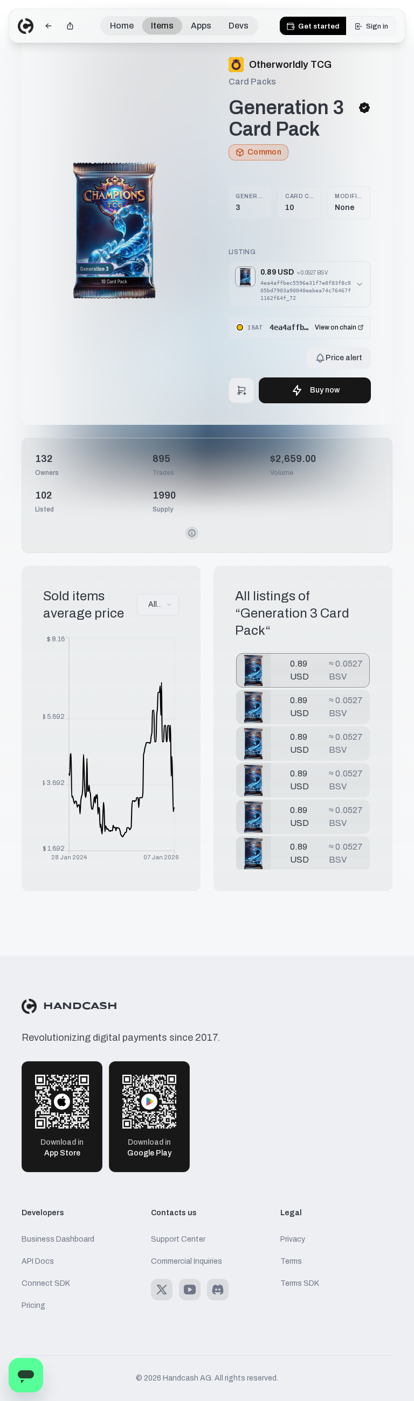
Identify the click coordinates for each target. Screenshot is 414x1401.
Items (162, 25)
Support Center (178, 1239)
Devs (239, 25)
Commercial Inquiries (186, 1261)
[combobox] (158, 604)
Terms (291, 1261)
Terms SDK (299, 1283)
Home (122, 25)
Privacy (292, 1239)
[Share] (70, 25)
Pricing (33, 1305)
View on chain (335, 327)
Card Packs (252, 81)
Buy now (325, 390)
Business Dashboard (58, 1239)
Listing (242, 252)
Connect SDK (46, 1283)
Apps (201, 25)
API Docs (38, 1261)
